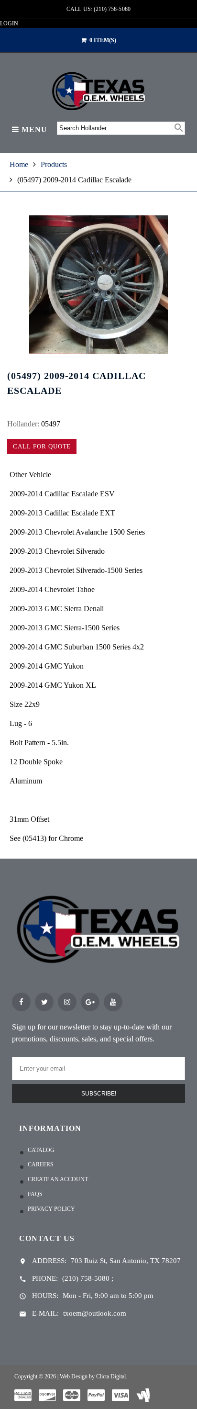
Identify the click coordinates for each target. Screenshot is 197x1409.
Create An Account (58, 1179)
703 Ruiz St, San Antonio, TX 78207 (126, 1260)
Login (9, 23)
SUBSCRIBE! (98, 1093)
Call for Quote (42, 446)
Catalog (41, 1150)
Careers (41, 1164)
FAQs (35, 1194)
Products (54, 164)
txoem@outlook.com (94, 1313)
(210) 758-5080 (85, 1278)
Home (19, 164)
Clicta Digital (111, 1376)
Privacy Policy (51, 1209)
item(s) (102, 40)
